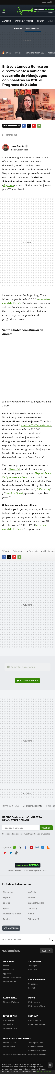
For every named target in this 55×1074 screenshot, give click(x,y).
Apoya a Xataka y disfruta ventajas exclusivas (27, 870)
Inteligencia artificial (12, 913)
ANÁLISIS (6, 20)
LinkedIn (11, 852)
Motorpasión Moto (36, 1006)
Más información (44, 1071)
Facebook (24, 126)
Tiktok (16, 852)
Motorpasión (34, 1002)
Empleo (6, 919)
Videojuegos (49, 551)
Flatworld (14, 469)
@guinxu (8, 185)
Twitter (29, 126)
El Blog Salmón (34, 1020)
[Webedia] (48, 2)
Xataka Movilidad (36, 902)
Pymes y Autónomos (37, 1024)
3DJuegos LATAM (35, 1042)
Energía (6, 902)
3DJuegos (32, 965)
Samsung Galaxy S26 (35, 52)
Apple (6, 908)
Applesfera (8, 973)
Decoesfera (8, 1024)
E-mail (39, 126)
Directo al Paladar (11, 1002)
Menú (4, 12)
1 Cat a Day (43, 489)
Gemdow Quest (14, 493)
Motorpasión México (37, 1054)
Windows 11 (33, 919)
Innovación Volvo (32, 28)
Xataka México (9, 1042)
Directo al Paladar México (14, 1054)
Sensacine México (36, 1046)
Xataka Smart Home (12, 977)
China (8, 52)
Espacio (6, 897)
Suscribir (46, 827)
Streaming (8, 892)
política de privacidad (40, 833)
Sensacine (33, 983)
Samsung (33, 908)
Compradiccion (10, 1028)
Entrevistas (18, 551)
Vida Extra (32, 969)
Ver (29, 680)
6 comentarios (13, 125)
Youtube (31, 847)
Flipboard (34, 126)
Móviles (31, 897)
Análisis (32, 892)
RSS (48, 847)
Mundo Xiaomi (9, 981)
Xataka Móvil (8, 969)
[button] (19, 146)
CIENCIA (40, 20)
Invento (18, 52)
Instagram (37, 847)
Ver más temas (11, 928)
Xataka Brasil (9, 1046)
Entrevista (33, 551)
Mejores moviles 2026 (32, 805)
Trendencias (8, 1020)
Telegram (42, 847)
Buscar (51, 939)
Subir (44, 950)
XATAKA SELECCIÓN (24, 20)
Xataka (27, 10)
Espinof (31, 987)
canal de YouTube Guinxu (36, 425)
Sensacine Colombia (37, 1050)
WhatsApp (14, 847)
